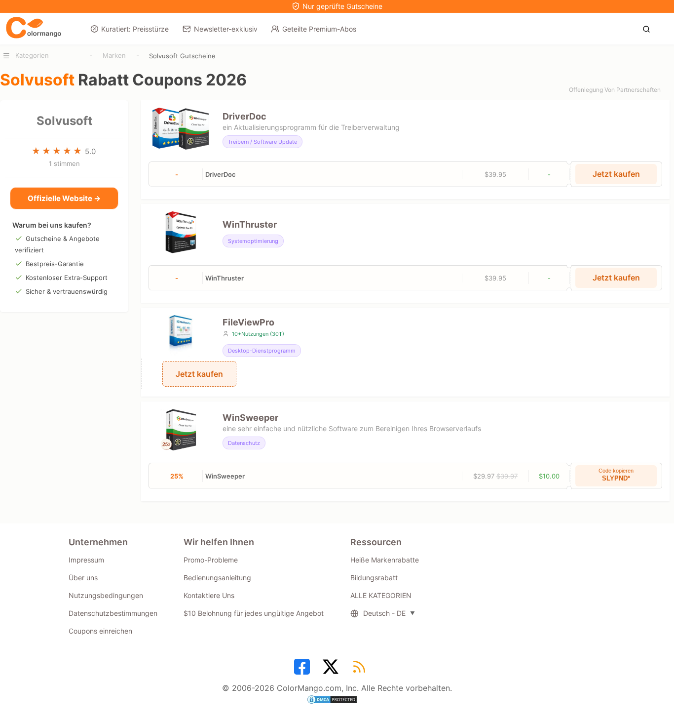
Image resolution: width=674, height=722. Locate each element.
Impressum (86, 560)
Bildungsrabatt (374, 577)
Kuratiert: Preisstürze (135, 29)
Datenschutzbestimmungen (113, 613)
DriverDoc (244, 116)
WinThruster (250, 224)
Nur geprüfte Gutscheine (342, 6)
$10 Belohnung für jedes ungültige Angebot (254, 613)
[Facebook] (303, 670)
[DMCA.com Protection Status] (337, 701)
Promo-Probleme (211, 560)
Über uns (83, 577)
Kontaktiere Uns (209, 595)
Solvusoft (64, 121)
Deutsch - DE (384, 613)
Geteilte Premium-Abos (319, 29)
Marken (114, 55)
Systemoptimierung (253, 241)
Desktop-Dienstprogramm (262, 350)
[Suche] (649, 28)
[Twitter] (332, 670)
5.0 (90, 151)
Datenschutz (244, 443)
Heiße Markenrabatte (384, 560)
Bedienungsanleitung (217, 577)
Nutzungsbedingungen (106, 595)
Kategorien (32, 55)
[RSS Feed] (360, 670)
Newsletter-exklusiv (226, 29)
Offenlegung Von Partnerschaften (615, 89)
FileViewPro (248, 322)
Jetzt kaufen (616, 174)
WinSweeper (250, 417)
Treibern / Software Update (262, 141)
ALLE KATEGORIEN (381, 595)
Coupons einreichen (100, 631)
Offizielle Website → (64, 198)
